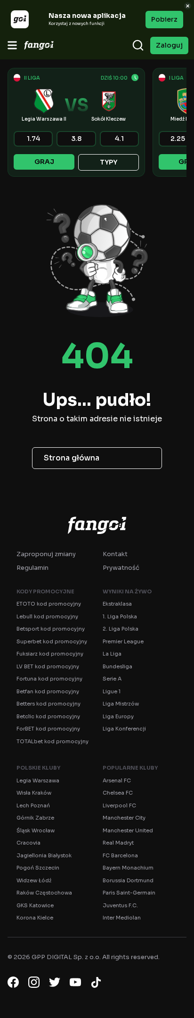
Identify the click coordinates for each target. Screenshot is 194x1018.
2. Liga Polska (120, 628)
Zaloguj (169, 45)
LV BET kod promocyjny (47, 666)
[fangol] (97, 525)
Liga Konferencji (124, 728)
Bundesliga (117, 666)
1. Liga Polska (120, 616)
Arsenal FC (117, 780)
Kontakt (115, 554)
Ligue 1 (112, 691)
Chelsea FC (118, 792)
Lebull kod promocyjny (47, 616)
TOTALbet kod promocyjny (52, 741)
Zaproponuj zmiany (46, 554)
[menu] (12, 45)
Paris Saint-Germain (129, 892)
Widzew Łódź (33, 880)
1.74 (33, 138)
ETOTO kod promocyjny (48, 603)
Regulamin (32, 568)
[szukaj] (138, 45)
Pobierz (164, 19)
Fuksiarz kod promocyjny (49, 653)
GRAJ (44, 161)
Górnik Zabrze (35, 817)
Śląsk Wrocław (35, 830)
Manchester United (128, 830)
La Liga (112, 653)
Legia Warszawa (37, 780)
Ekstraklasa (117, 603)
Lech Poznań (33, 805)
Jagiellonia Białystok (44, 855)
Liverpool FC (119, 805)
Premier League (123, 641)
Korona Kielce (34, 917)
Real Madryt (118, 842)
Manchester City (124, 817)
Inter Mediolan (122, 917)
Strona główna (71, 458)
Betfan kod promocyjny (47, 691)
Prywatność (121, 568)
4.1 (119, 138)
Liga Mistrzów (121, 703)
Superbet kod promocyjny (51, 641)
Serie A (112, 678)
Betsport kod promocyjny (50, 628)
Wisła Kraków (33, 792)
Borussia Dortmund (128, 880)
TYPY (108, 162)
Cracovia (28, 842)
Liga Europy (118, 716)
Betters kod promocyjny (48, 703)
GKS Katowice (35, 905)
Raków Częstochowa (44, 892)
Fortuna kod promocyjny (49, 678)
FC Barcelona (120, 855)
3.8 (76, 138)
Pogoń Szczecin (37, 867)
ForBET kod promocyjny (48, 728)
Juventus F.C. (120, 905)
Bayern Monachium (128, 867)
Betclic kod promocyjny (48, 716)
